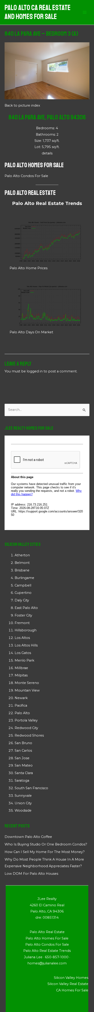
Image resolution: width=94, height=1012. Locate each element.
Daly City (22, 600)
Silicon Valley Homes (71, 978)
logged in (35, 371)
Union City (23, 803)
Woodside (23, 810)
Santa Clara (24, 773)
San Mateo (24, 765)
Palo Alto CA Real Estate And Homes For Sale (37, 12)
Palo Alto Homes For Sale (34, 165)
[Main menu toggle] (84, 12)
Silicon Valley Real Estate (67, 984)
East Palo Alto (26, 608)
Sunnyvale (23, 796)
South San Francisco (31, 788)
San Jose (22, 758)
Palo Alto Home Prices (28, 268)
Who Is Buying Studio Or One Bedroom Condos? (46, 844)
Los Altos (22, 638)
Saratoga (22, 780)
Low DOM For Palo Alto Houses (31, 874)
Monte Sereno (27, 683)
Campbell (23, 585)
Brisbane (22, 570)
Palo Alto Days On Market (31, 332)
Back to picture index (22, 105)
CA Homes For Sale (72, 990)
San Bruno (23, 743)
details (47, 153)
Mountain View (27, 690)
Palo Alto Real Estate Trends (47, 203)
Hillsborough (26, 630)
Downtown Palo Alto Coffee (28, 837)
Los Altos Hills (26, 645)
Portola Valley (26, 720)
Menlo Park (24, 660)
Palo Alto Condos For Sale (26, 176)
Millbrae (21, 668)
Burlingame (24, 578)
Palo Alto (22, 713)
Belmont (22, 563)
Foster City (23, 615)
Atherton (22, 555)
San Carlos (23, 750)
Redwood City (26, 728)
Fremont (22, 623)
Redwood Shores (29, 735)
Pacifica (21, 705)
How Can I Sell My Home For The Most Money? (45, 852)
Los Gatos (23, 653)
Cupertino (23, 593)
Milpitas (21, 675)
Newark (21, 698)
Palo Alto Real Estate (30, 193)
